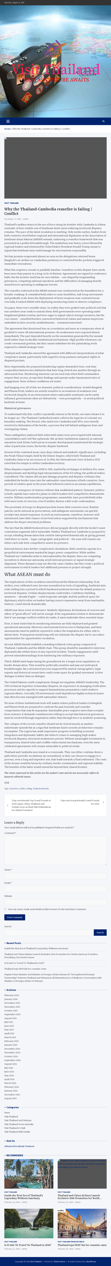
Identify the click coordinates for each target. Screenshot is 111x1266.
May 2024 (9, 1075)
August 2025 (10, 1018)
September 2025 (12, 1014)
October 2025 (11, 1010)
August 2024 (10, 1064)
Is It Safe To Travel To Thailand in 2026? (24, 963)
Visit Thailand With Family (17, 1132)
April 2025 (9, 1033)
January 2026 (11, 999)
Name (8, 869)
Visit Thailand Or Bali (14, 1128)
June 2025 (9, 1026)
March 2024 (10, 1083)
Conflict (22, 788)
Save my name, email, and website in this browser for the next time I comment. (47, 909)
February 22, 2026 (65, 1202)
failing (29, 788)
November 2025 (12, 1007)
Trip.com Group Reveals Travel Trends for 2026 (79, 802)
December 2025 (12, 1003)
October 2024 (11, 1056)
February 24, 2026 (12, 1202)
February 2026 (11, 995)
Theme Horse (59, 1261)
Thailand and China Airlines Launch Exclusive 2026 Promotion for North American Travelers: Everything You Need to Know (82, 1199)
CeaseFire (13, 788)
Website (8, 896)
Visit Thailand (11, 203)
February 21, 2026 (12, 1248)
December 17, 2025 (12, 219)
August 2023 (10, 1098)
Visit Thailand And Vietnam (17, 1120)
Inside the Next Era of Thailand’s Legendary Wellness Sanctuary (36, 948)
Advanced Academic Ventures (19, 1146)
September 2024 (12, 1060)
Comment (10, 833)
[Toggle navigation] (8, 121)
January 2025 (10, 1045)
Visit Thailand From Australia (18, 1124)
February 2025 (11, 1041)
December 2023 (12, 1094)
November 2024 (12, 1052)
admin (25, 219)
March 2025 (10, 1037)
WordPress (91, 1261)
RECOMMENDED (15, 1155)
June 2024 (9, 1071)
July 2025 (8, 1022)
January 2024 (11, 1090)
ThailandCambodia (41, 788)
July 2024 (8, 1068)
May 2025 (9, 1029)
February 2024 (11, 1087)
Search (7, 926)
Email (8, 883)
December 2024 (12, 1049)
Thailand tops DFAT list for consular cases (25, 969)
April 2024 (9, 1079)
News (7, 1112)
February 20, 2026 (65, 1248)
